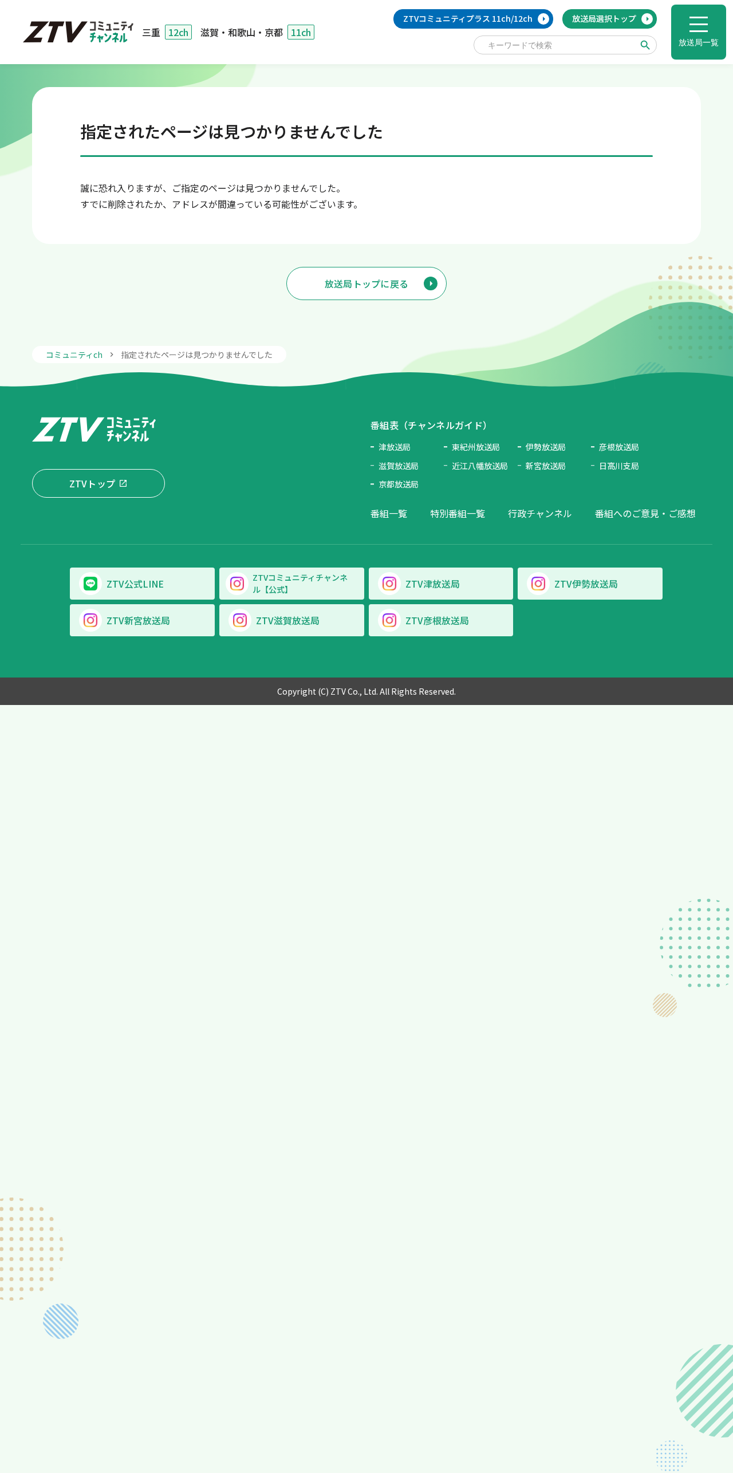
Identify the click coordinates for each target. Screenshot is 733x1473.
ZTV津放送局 (432, 583)
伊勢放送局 (546, 446)
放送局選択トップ (604, 18)
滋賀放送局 (399, 465)
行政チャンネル (540, 513)
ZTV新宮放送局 (138, 620)
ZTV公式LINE (135, 583)
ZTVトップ (92, 483)
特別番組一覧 (457, 513)
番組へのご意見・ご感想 (645, 513)
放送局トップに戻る (367, 283)
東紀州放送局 (476, 446)
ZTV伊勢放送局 (586, 583)
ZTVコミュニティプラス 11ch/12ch (468, 18)
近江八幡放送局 (480, 465)
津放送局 (395, 446)
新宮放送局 (546, 465)
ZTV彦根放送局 (437, 620)
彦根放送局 (619, 446)
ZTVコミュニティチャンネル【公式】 (300, 583)
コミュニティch (74, 354)
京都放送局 (399, 484)
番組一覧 (389, 513)
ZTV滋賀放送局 (288, 620)
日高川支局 (619, 465)
